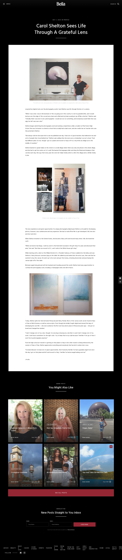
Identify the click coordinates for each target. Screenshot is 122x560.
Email (51, 521)
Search (113, 4)
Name (27, 521)
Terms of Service (71, 530)
